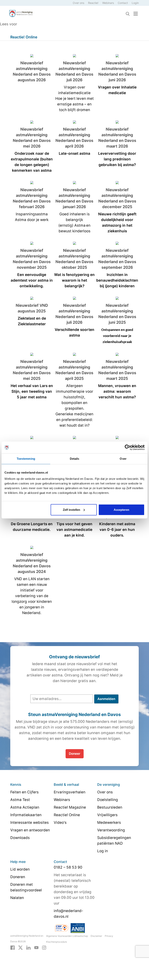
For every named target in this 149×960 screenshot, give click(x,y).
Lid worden (20, 869)
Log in (102, 851)
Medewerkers (109, 822)
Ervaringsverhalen (69, 792)
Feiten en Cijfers (24, 792)
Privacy (109, 935)
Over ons (78, 2)
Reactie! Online (67, 815)
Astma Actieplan (24, 807)
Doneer (74, 754)
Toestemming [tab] (26, 458)
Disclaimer (96, 935)
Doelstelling (107, 799)
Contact (123, 2)
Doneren (17, 877)
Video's (60, 822)
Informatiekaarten (26, 815)
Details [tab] (74, 458)
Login (135, 2)
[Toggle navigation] (136, 13)
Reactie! (93, 2)
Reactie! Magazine (70, 807)
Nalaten (17, 897)
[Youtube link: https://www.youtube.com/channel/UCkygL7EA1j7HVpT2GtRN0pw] (36, 947)
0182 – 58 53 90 (68, 867)
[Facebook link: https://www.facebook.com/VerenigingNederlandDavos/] (12, 947)
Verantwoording (111, 830)
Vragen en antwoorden (30, 830)
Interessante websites (29, 822)
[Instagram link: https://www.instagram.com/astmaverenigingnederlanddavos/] (44, 947)
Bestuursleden (109, 807)
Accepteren (121, 509)
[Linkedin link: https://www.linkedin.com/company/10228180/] (28, 947)
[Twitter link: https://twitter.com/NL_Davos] (20, 947)
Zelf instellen (71, 509)
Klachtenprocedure (56, 941)
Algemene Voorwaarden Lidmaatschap (67, 935)
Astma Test (20, 799)
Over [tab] (123, 458)
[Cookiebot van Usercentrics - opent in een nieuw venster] (128, 447)
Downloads (20, 837)
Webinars (108, 2)
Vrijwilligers (107, 815)
